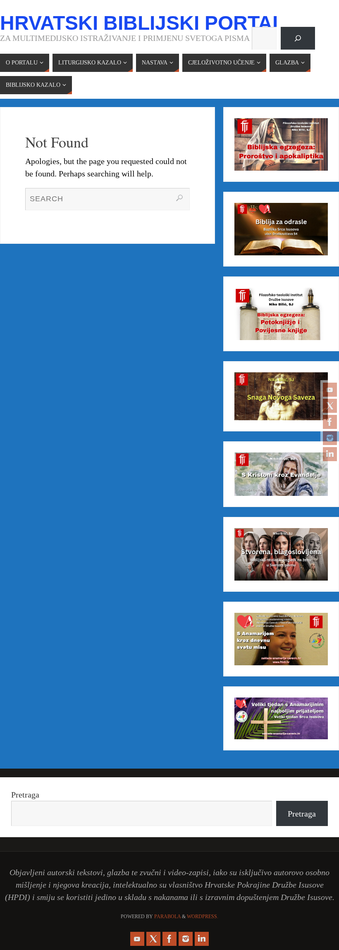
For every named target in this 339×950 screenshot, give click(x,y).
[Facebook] (330, 422)
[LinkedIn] (330, 454)
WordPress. (202, 916)
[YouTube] (330, 390)
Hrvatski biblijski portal (142, 23)
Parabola (167, 916)
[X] (330, 406)
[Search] (179, 198)
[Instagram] (330, 438)
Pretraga (25, 794)
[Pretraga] (298, 38)
